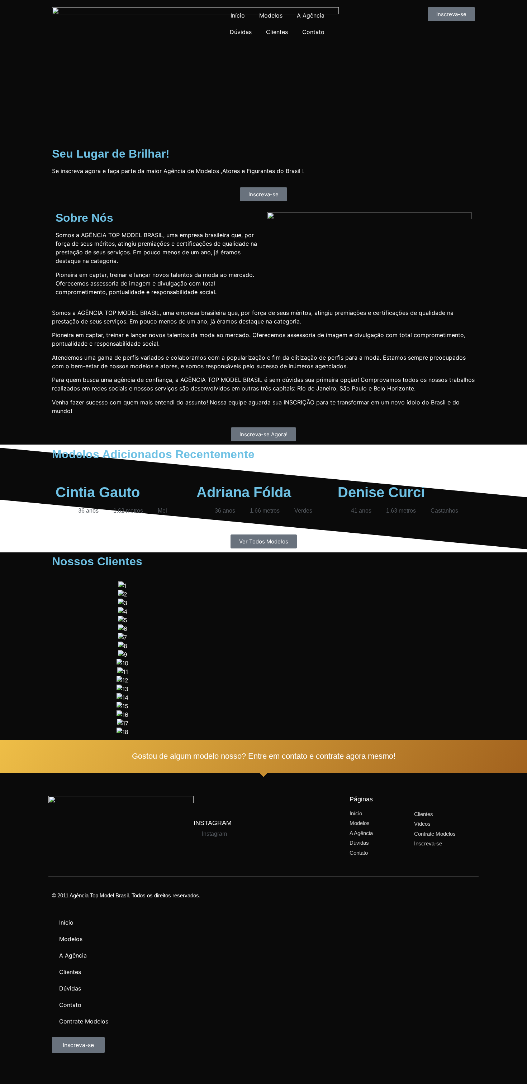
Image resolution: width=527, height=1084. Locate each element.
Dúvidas (241, 31)
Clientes (277, 31)
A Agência (310, 15)
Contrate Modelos (83, 1021)
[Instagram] (81, 1069)
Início (238, 15)
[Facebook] (61, 1069)
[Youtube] (100, 1069)
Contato (313, 31)
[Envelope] (120, 1069)
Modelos (271, 15)
